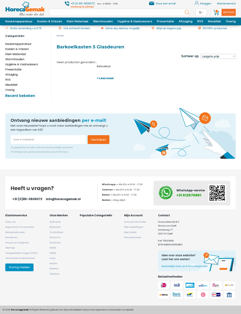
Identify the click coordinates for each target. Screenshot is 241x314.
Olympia (54, 273)
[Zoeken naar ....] (186, 12)
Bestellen (228, 12)
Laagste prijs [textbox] (210, 56)
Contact (164, 215)
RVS (200, 21)
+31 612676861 (188, 195)
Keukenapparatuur (19, 21)
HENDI (53, 253)
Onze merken (59, 215)
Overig (231, 21)
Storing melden (19, 267)
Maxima (54, 268)
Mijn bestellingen (133, 227)
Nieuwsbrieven (132, 237)
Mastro (54, 263)
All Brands (55, 222)
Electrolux (55, 242)
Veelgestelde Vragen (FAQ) (21, 253)
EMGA (53, 247)
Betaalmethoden (15, 232)
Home (60, 35)
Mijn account (133, 215)
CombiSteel (56, 232)
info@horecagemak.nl (63, 199)
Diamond (55, 237)
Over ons (10, 222)
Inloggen (205, 3)
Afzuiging (185, 21)
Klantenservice (226, 3)
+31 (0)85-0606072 (27, 199)
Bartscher (55, 227)
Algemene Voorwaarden (19, 227)
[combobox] (218, 56)
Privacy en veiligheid (17, 242)
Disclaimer (11, 237)
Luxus (53, 258)
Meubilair (214, 21)
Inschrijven (98, 140)
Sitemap (10, 247)
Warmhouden (103, 21)
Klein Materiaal (77, 21)
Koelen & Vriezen (49, 21)
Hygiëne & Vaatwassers (135, 21)
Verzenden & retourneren (20, 258)
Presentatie (165, 21)
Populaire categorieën (96, 215)
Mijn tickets (130, 232)
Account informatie (135, 222)
